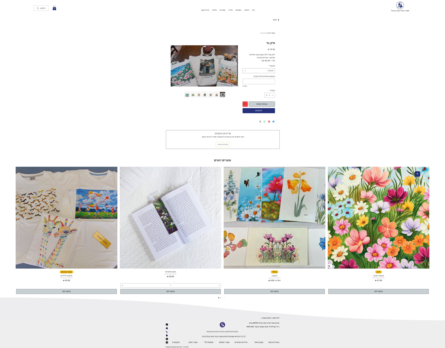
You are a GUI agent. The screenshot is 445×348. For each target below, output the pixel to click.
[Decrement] (273, 95)
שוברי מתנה (192, 342)
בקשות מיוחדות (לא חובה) (264, 76)
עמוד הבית (271, 33)
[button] (54, 8)
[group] (222, 231)
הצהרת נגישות (273, 342)
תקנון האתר (258, 342)
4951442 (250, 326)
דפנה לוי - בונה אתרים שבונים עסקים (177, 347)
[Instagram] (167, 342)
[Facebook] (167, 339)
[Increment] (266, 95)
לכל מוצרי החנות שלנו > (270, 318)
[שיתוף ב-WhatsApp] (264, 121)
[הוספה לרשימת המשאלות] (245, 104)
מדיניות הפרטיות (241, 342)
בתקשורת (176, 342)
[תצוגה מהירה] (378, 218)
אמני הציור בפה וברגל (400, 10)
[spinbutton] (269, 95)
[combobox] (259, 70)
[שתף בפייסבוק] (273, 121)
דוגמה (272, 66)
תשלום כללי (208, 342)
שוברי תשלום (224, 342)
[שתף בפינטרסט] (269, 121)
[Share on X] (260, 121)
